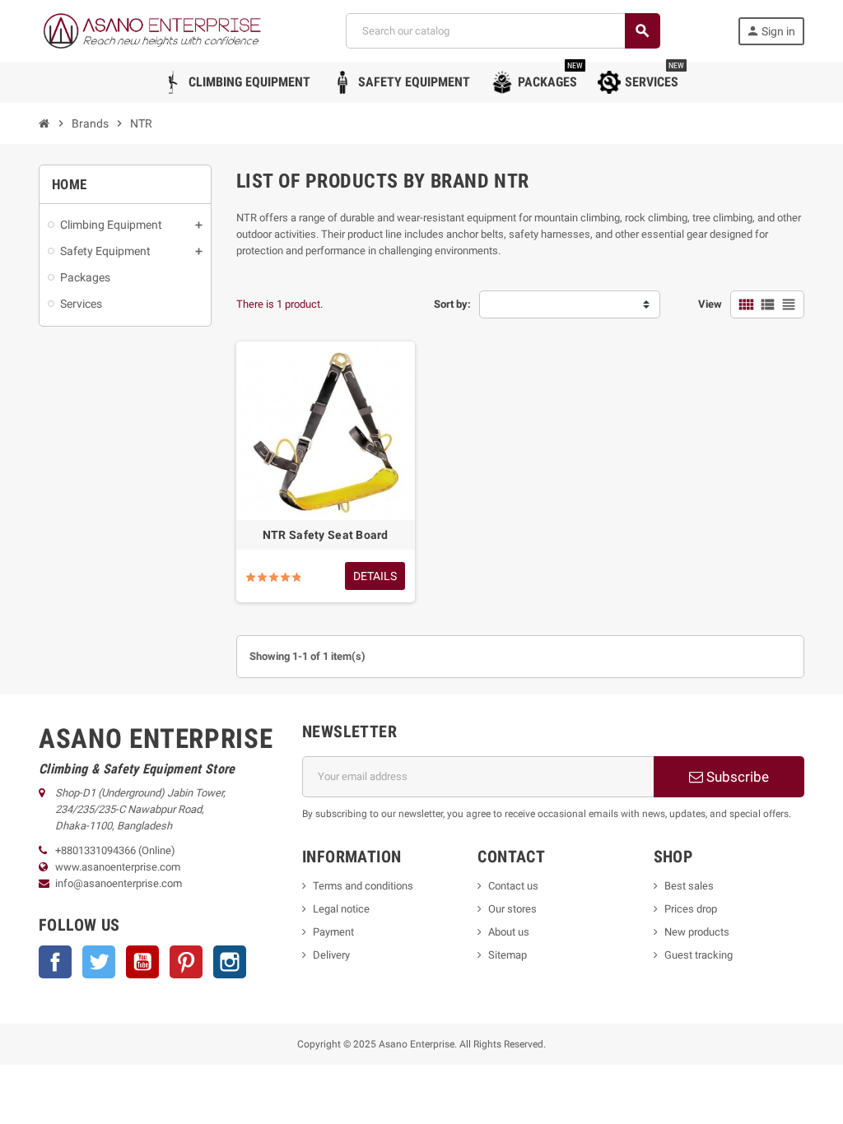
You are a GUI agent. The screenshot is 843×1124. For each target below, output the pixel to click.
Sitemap (507, 955)
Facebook (55, 961)
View (710, 304)
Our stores (512, 909)
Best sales (689, 886)
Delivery (331, 955)
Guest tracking (698, 955)
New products (696, 932)
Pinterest (186, 961)
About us (508, 932)
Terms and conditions (363, 886)
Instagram (229, 961)
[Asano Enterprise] (153, 30)
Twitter (98, 961)
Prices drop (690, 909)
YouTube (142, 961)
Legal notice (341, 909)
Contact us (513, 886)
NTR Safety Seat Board (326, 534)
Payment (333, 932)
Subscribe (736, 777)
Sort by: (452, 304)
